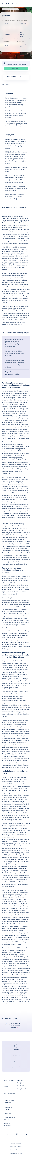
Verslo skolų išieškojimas (9, 1093)
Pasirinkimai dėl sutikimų (16, 1153)
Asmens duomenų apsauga (16, 1146)
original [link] (24, 64)
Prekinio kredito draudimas (7, 1085)
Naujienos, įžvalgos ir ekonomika (20, 1083)
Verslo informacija (7, 1090)
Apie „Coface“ (21, 1089)
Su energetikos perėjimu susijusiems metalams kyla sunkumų (14, 353)
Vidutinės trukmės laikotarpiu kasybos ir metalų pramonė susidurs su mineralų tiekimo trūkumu (15, 364)
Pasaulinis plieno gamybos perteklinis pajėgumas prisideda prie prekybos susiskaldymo (14, 343)
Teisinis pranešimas (16, 1143)
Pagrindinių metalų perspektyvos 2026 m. (12, 373)
